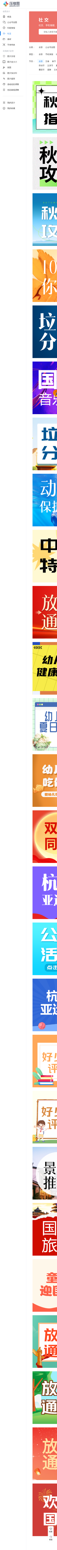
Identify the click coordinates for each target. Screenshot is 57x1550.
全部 (41, 47)
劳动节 (42, 65)
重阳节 (42, 69)
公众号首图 (50, 47)
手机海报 (49, 54)
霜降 (49, 69)
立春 (47, 61)
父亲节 (50, 65)
